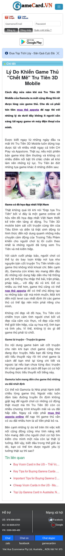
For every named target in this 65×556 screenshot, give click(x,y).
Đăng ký (11, 30)
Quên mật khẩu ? (42, 30)
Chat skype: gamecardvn (49, 538)
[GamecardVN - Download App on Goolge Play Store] (31, 41)
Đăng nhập (25, 30)
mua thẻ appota (28, 109)
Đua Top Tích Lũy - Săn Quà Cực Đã (32, 53)
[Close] (58, 53)
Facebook (58, 519)
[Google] (9, 17)
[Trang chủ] (32, 6)
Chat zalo (7, 538)
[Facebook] (23, 17)
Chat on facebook (24, 538)
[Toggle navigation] (59, 7)
